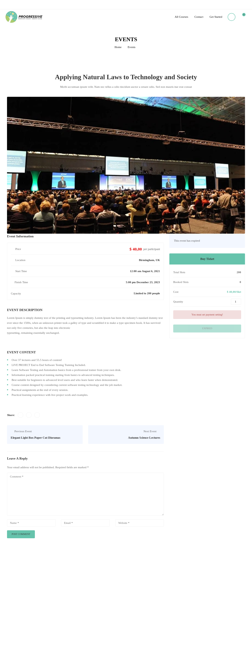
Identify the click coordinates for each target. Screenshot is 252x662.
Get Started (216, 16)
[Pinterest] (37, 415)
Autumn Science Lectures (144, 437)
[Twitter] (29, 415)
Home (118, 47)
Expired (207, 328)
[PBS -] (24, 17)
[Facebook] (20, 415)
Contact (198, 16)
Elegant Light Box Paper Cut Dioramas (35, 437)
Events (131, 47)
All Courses (181, 16)
